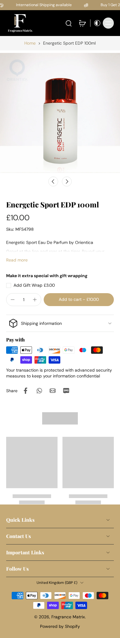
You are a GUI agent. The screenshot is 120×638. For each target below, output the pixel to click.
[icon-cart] (82, 23)
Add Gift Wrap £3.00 (34, 285)
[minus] (12, 300)
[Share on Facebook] (25, 390)
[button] (79, 299)
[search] (68, 23)
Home (30, 43)
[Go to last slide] (53, 181)
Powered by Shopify (60, 626)
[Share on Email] (52, 390)
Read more (17, 260)
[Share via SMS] (66, 390)
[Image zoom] (60, 113)
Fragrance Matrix (68, 617)
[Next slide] (67, 181)
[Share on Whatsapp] (39, 390)
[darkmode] (95, 23)
